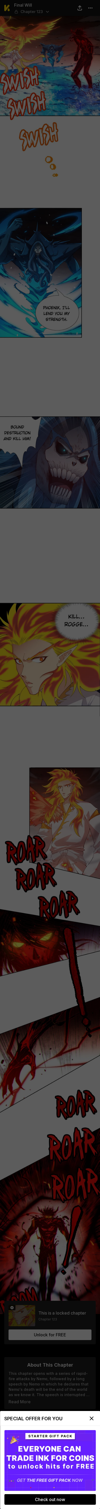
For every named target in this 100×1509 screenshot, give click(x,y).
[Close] (91, 1418)
